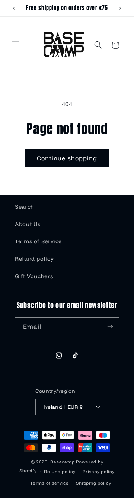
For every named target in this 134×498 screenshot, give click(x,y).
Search (24, 206)
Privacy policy (98, 471)
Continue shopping (67, 158)
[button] (15, 45)
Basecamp (62, 462)
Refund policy (34, 258)
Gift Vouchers (34, 276)
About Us (28, 224)
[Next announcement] (120, 8)
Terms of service (49, 483)
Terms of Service (38, 241)
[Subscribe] (110, 326)
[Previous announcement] (14, 8)
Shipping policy (93, 483)
